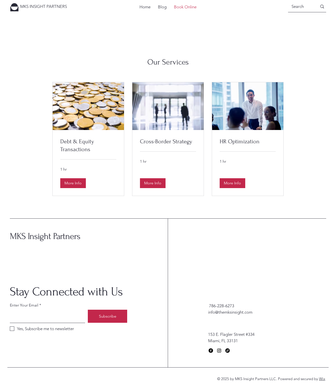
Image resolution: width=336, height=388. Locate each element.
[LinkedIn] (227, 350)
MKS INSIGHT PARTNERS (43, 6)
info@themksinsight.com (230, 312)
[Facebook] (211, 350)
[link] (88, 145)
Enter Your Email (24, 305)
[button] (73, 183)
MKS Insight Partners (45, 236)
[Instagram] (219, 350)
